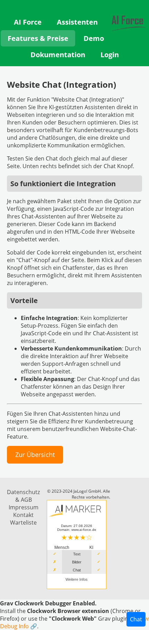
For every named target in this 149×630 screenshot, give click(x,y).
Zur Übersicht (35, 454)
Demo (94, 38)
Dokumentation (57, 54)
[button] (74, 614)
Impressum (23, 507)
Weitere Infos (76, 579)
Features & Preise (38, 38)
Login (109, 54)
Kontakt (23, 515)
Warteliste (23, 522)
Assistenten (77, 22)
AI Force (28, 22)
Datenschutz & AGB (23, 495)
